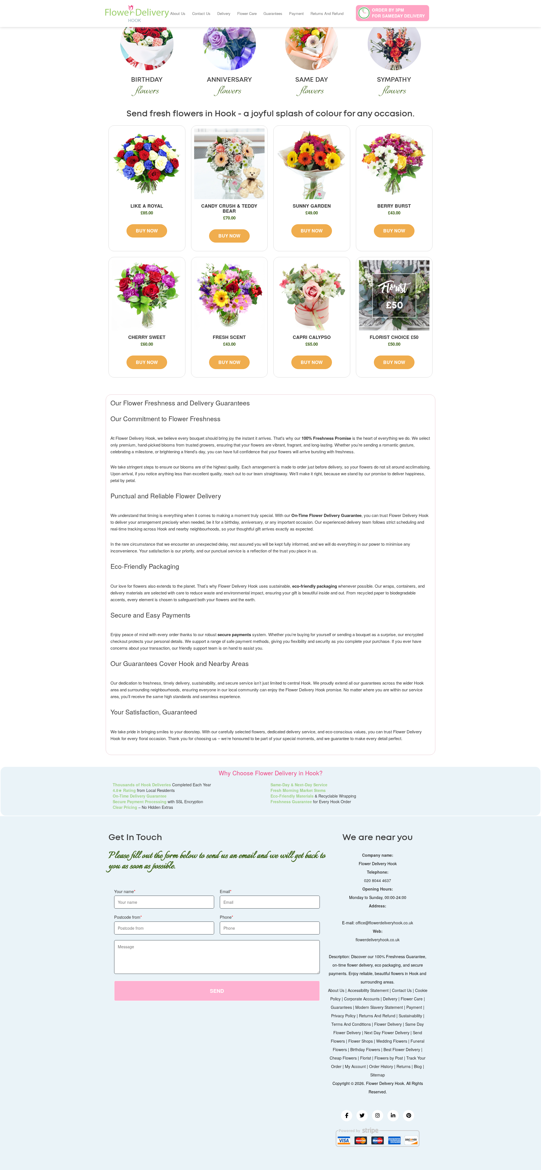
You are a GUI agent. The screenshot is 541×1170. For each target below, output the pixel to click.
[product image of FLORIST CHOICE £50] (394, 295)
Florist (365, 1058)
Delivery (223, 13)
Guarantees (272, 13)
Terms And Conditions (351, 1024)
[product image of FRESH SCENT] (229, 295)
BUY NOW (147, 230)
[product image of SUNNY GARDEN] (311, 163)
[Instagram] (377, 1115)
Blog (418, 1066)
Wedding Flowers (391, 1041)
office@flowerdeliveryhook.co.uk (384, 922)
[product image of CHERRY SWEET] (147, 295)
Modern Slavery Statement (379, 1007)
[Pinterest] (408, 1115)
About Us (177, 13)
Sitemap (377, 1075)
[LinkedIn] (393, 1115)
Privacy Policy (343, 1015)
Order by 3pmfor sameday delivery (398, 13)
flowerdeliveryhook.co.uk (378, 939)
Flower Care (247, 13)
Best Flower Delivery (401, 1049)
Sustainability (410, 1015)
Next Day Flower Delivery (386, 1032)
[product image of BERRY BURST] (394, 163)
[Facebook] (346, 1115)
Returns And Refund (327, 13)
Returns (403, 1066)
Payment (296, 13)
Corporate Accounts (362, 999)
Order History (381, 1066)
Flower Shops (360, 1041)
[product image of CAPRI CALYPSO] (311, 295)
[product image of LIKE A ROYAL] (147, 163)
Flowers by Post (388, 1058)
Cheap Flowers (343, 1058)
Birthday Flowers (365, 1049)
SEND (217, 990)
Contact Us (201, 13)
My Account (355, 1066)
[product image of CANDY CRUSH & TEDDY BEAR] (229, 163)
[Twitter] (362, 1115)
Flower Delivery (388, 1024)
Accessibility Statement (368, 990)
